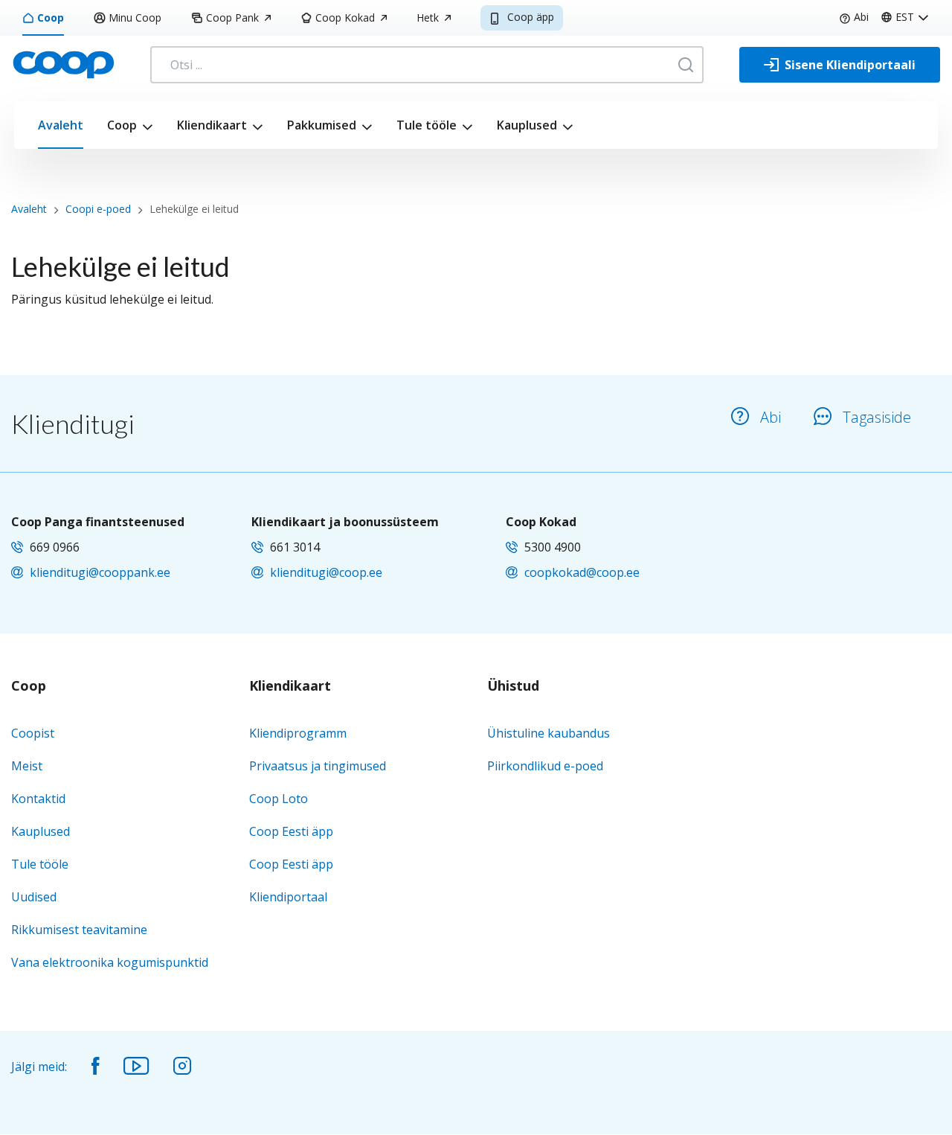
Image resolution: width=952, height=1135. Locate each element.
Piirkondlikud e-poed (545, 766)
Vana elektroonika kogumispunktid (109, 962)
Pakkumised (321, 125)
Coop (50, 17)
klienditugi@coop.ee (326, 572)
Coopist (32, 733)
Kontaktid (38, 798)
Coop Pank (232, 17)
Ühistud (513, 686)
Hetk (427, 17)
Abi (861, 17)
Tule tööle (426, 125)
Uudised (34, 897)
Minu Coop (135, 17)
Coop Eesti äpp (291, 831)
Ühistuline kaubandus (548, 733)
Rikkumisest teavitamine (79, 929)
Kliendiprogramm (298, 733)
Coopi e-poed (98, 209)
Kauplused (527, 125)
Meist (26, 766)
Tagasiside (877, 417)
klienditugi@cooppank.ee (100, 572)
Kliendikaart (212, 125)
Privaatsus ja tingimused (317, 766)
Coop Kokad (345, 17)
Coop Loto (278, 798)
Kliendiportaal (288, 897)
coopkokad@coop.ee (582, 572)
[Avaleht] (63, 63)
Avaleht (60, 125)
